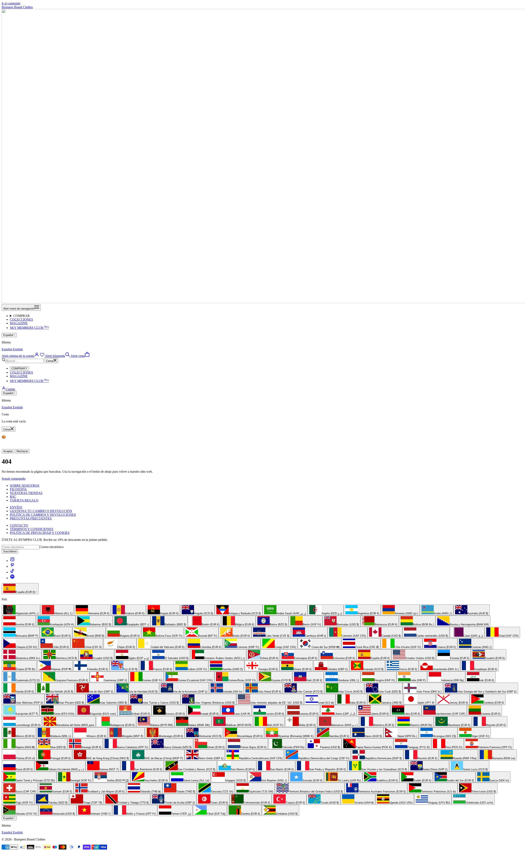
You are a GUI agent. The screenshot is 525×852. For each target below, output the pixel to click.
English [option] (18, 349)
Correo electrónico (52, 547)
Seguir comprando (13, 478)
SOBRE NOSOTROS (24, 485)
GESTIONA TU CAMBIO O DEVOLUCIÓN (41, 511)
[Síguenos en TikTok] (12, 572)
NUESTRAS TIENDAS (26, 493)
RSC (13, 496)
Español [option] (7, 349)
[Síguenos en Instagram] (12, 560)
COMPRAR (21, 316)
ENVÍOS (16, 507)
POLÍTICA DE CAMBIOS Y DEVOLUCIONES (43, 514)
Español (8, 335)
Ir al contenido (11, 3)
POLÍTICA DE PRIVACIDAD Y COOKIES (40, 532)
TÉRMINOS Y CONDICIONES (31, 529)
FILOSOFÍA (18, 489)
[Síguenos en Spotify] (12, 578)
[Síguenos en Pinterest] (12, 566)
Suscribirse (10, 551)
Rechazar (22, 451)
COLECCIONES (21, 319)
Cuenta (10, 389)
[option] (21, 610)
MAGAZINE (19, 323)
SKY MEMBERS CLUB (29, 327)
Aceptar (8, 451)
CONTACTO (19, 525)
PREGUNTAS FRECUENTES (31, 518)
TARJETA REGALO (24, 500)
